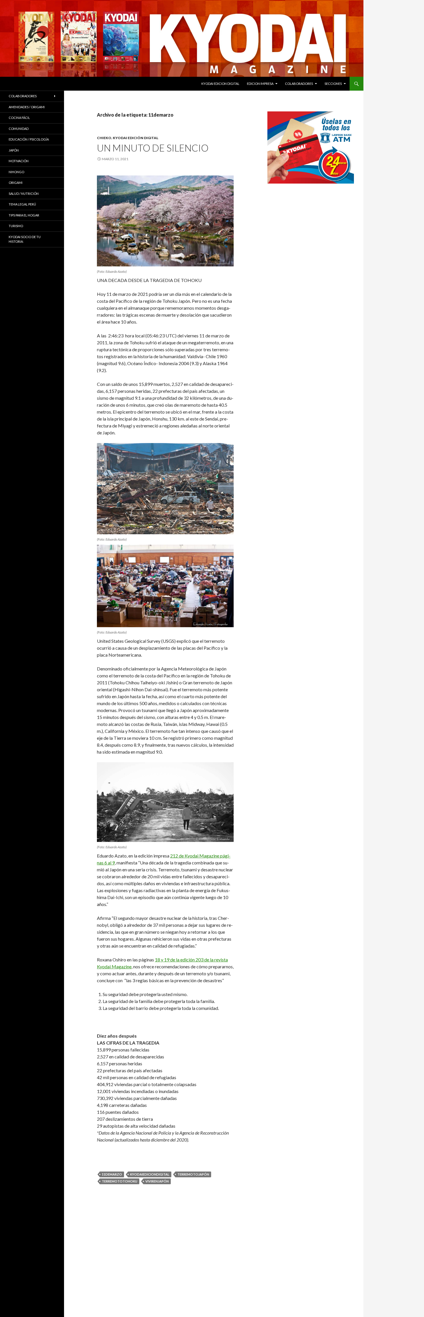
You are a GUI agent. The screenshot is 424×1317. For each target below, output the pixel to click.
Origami (15, 182)
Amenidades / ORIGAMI (27, 107)
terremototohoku (119, 1181)
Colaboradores (299, 83)
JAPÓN (14, 150)
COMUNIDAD (19, 128)
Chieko (104, 138)
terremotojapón (193, 1174)
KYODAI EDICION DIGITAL (220, 83)
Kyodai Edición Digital (135, 138)
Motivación (19, 161)
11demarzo (112, 1174)
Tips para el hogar (24, 215)
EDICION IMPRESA (260, 83)
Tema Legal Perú (22, 204)
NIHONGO (16, 172)
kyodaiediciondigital (149, 1174)
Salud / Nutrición (24, 193)
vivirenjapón (157, 1181)
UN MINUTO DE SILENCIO (153, 148)
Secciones (333, 83)
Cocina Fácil (19, 117)
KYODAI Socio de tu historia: (25, 239)
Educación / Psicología (29, 139)
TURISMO (16, 226)
